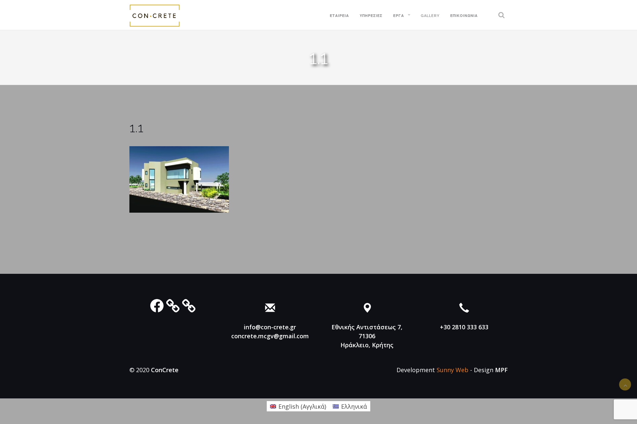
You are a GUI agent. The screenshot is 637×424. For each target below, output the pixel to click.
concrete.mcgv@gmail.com (270, 336)
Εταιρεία (339, 16)
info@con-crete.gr (270, 327)
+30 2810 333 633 (464, 327)
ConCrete (164, 370)
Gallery (430, 16)
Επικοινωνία (464, 16)
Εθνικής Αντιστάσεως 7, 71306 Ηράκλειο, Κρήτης (366, 336)
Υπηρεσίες (371, 16)
